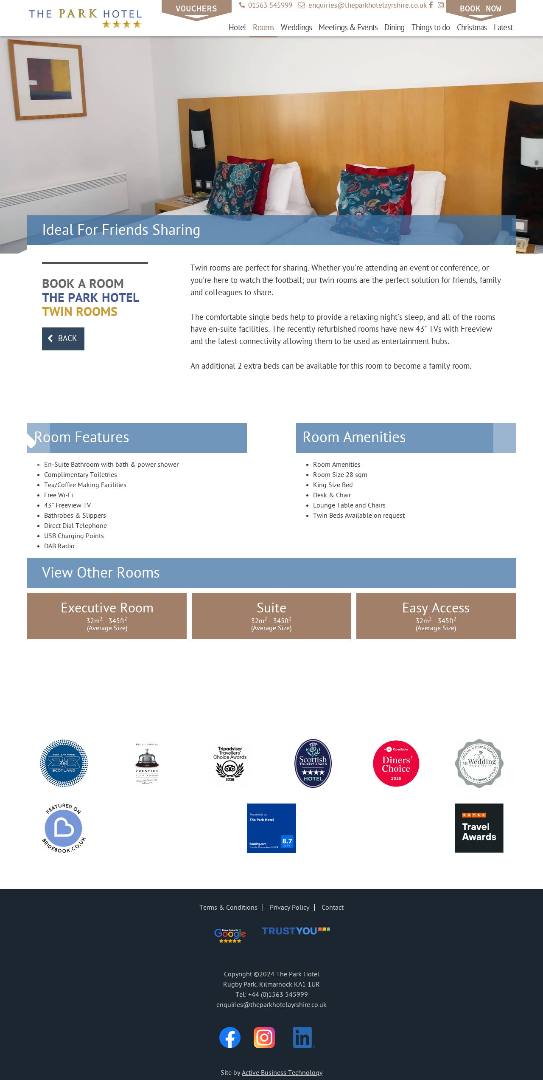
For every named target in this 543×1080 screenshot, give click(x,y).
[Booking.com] (271, 829)
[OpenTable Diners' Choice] (396, 765)
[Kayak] (479, 829)
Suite (271, 616)
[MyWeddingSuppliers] (479, 765)
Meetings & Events (348, 27)
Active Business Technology (282, 1073)
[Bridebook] (64, 829)
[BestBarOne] (64, 765)
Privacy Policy (289, 907)
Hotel (237, 27)
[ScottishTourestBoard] (313, 765)
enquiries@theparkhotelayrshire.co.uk (362, 5)
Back (62, 338)
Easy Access (436, 616)
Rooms (263, 27)
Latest (503, 27)
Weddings (296, 27)
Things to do (430, 27)
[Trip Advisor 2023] (230, 765)
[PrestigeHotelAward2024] (147, 765)
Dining (394, 27)
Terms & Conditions (228, 907)
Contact (333, 907)
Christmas (472, 27)
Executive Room (107, 616)
